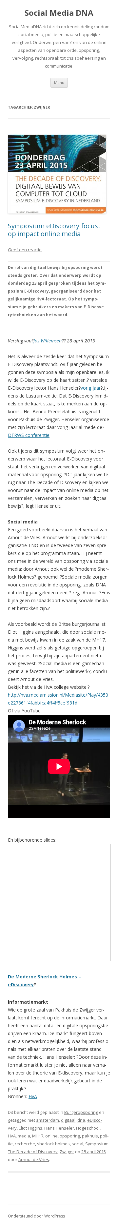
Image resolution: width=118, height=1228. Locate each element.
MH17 (37, 1136)
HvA (33, 1096)
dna (81, 1120)
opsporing (70, 1136)
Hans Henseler (59, 1128)
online (51, 1136)
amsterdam (47, 1120)
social (77, 1144)
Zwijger (67, 1152)
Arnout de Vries (33, 1159)
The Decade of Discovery (33, 1152)
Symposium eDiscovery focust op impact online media (54, 229)
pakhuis (90, 1136)
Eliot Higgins (30, 1128)
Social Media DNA (59, 13)
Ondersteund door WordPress (36, 1216)
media (24, 1136)
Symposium (96, 1144)
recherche (25, 1144)
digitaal (68, 1120)
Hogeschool (88, 1128)
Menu (59, 82)
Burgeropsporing (81, 1112)
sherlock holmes (53, 1144)
